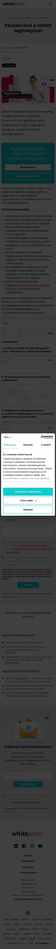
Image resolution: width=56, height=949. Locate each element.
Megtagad (28, 509)
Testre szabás (26, 500)
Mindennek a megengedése (28, 491)
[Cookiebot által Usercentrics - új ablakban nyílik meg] (41, 437)
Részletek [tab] (28, 445)
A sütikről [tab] (46, 445)
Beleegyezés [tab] (10, 445)
